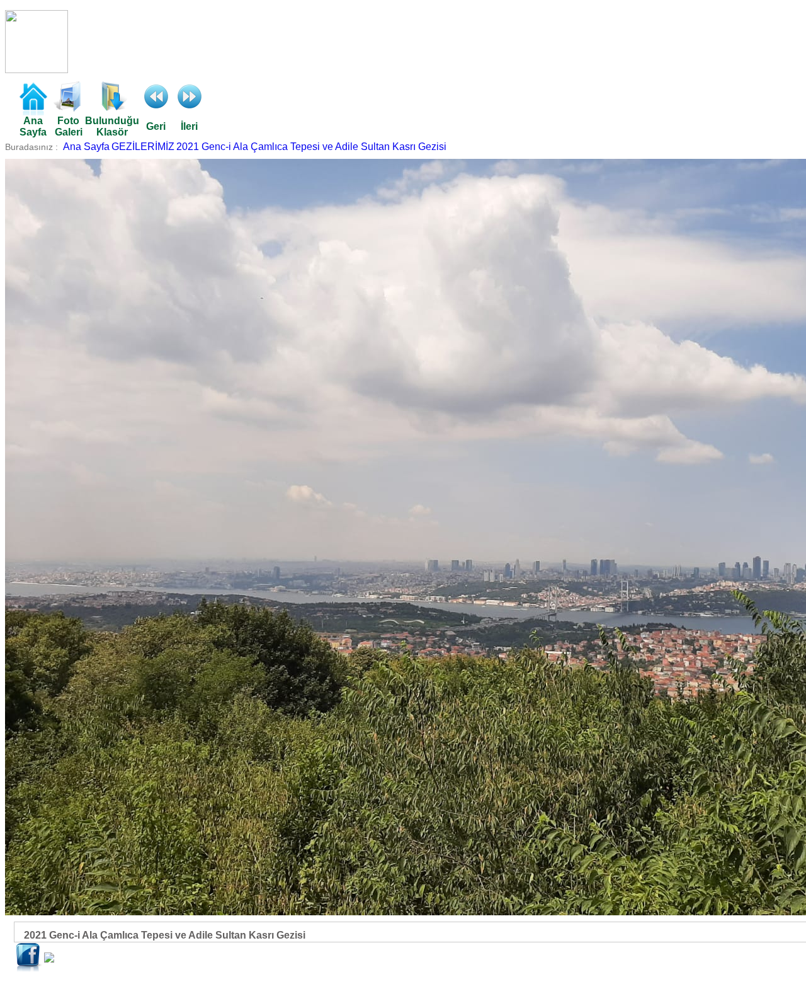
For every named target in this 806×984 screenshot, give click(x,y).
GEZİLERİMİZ (142, 146)
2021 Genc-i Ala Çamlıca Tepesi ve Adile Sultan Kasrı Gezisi (311, 146)
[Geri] (156, 108)
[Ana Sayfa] (33, 112)
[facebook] (29, 969)
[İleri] (189, 108)
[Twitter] (49, 959)
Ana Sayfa (86, 146)
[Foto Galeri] (69, 108)
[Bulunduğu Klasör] (112, 108)
